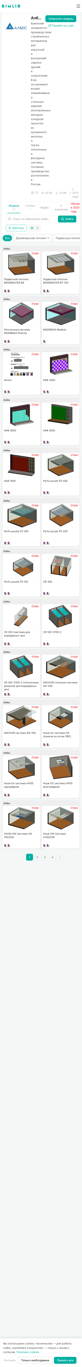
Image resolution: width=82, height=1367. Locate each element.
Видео (45, 207)
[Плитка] (32, 228)
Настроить (10, 1360)
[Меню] (77, 6)
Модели (14, 207)
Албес (6, 248)
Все (7, 238)
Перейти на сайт (63, 25)
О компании (61, 207)
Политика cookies (27, 1352)
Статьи (30, 207)
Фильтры (18, 228)
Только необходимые (35, 1360)
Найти (69, 219)
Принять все (65, 1360)
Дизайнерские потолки (33, 238)
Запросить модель (60, 18)
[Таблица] (37, 228)
